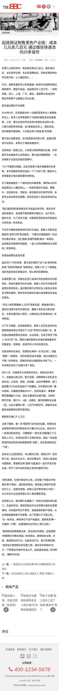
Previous (3, 19)
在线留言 (10, 649)
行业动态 (39, 60)
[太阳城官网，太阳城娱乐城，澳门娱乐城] (13, 6)
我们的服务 (46, 649)
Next (56, 19)
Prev (6, 609)
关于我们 (33, 649)
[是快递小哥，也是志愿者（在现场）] (10, 600)
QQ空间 (35, 656)
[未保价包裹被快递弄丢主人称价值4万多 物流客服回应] (29, 603)
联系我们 (21, 649)
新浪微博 (22, 656)
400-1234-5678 (32, 669)
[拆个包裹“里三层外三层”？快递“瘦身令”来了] (48, 603)
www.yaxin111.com (22, 676)
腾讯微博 (29, 656)
